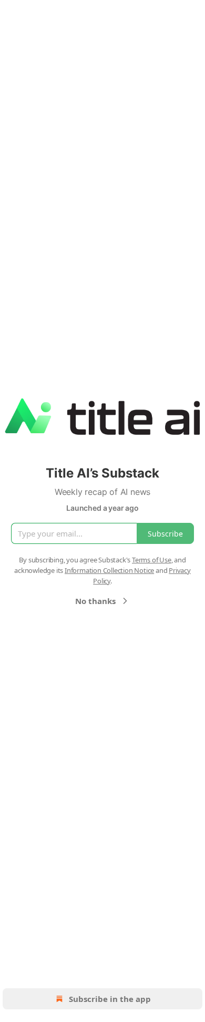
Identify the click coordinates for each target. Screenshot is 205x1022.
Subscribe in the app (110, 999)
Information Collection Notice (109, 570)
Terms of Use (151, 559)
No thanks (95, 601)
